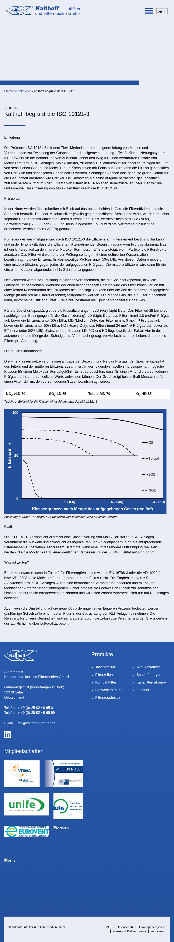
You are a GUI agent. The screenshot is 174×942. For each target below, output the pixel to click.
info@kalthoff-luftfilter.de (36, 723)
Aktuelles (25, 91)
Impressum (158, 931)
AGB (109, 927)
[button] (162, 11)
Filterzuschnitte (107, 698)
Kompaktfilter (105, 682)
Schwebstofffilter (108, 690)
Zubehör (142, 690)
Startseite (10, 91)
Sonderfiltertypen (149, 675)
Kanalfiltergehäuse (151, 682)
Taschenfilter (105, 667)
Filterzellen (104, 675)
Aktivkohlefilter (148, 667)
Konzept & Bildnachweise (129, 931)
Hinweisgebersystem (152, 927)
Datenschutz (125, 927)
